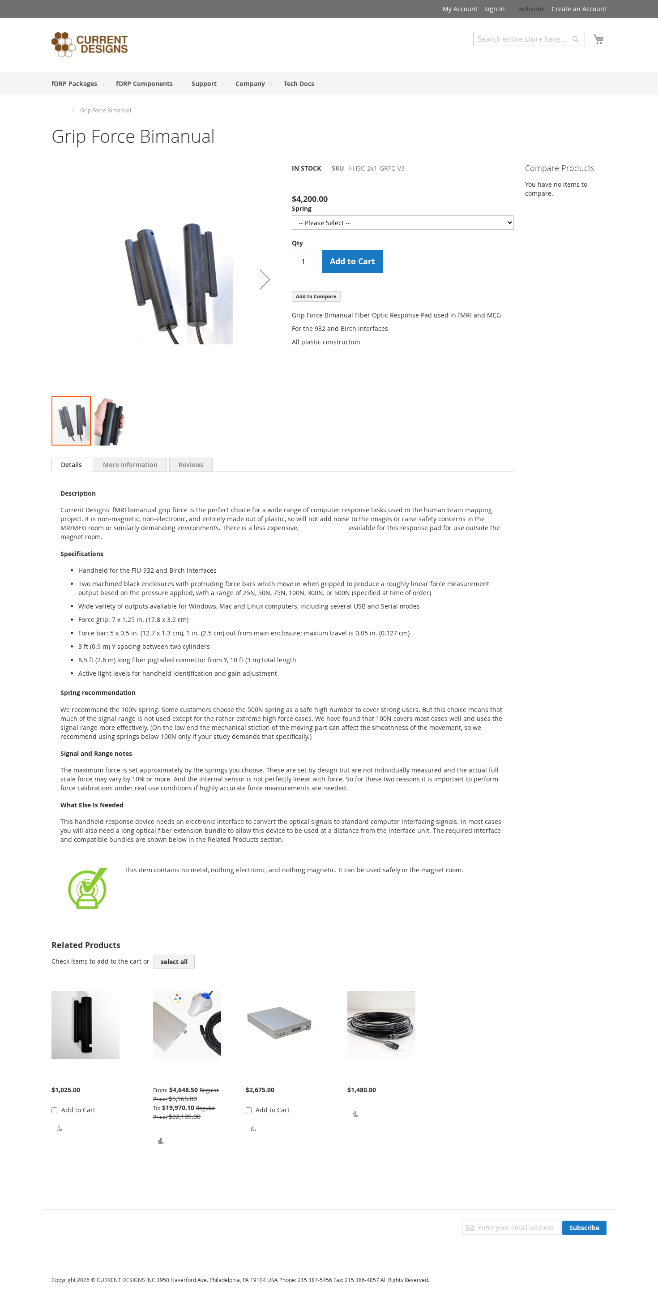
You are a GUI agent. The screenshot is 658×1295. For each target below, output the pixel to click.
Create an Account (579, 8)
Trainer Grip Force (78, 1076)
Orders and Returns (81, 1250)
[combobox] (529, 39)
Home (59, 110)
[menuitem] (76, 83)
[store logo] (89, 46)
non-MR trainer (322, 527)
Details (71, 464)
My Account (460, 8)
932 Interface (265, 1076)
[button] (265, 279)
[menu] (329, 83)
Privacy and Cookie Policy (88, 1225)
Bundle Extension (373, 1076)
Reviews (191, 464)
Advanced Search (499, 52)
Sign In (494, 8)
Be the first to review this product (342, 183)
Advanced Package (181, 1076)
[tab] (71, 465)
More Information (130, 464)
